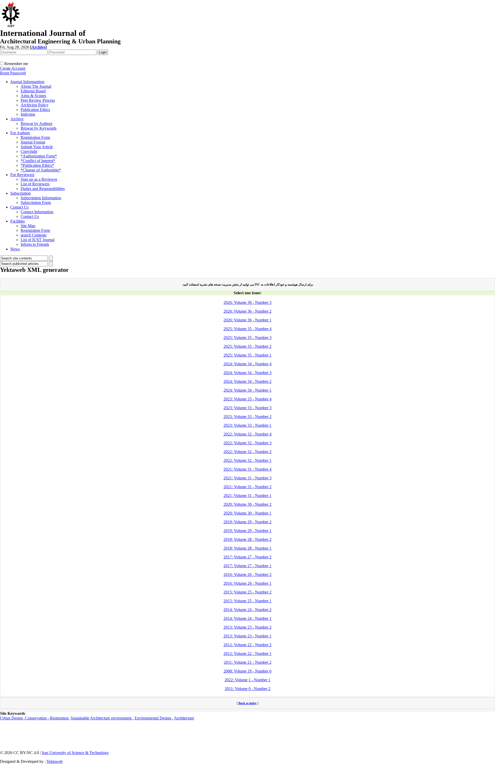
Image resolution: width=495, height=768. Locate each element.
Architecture (184, 718)
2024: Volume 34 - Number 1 (247, 390)
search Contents (33, 235)
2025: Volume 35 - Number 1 (247, 355)
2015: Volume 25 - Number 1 (247, 601)
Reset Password (13, 73)
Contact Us (19, 207)
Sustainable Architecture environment (102, 718)
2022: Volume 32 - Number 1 (247, 460)
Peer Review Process (38, 100)
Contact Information (37, 212)
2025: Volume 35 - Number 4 (247, 329)
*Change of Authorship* (41, 170)
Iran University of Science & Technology (75, 752)
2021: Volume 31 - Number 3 (247, 478)
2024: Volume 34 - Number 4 (247, 364)
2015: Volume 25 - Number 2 (247, 592)
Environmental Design (153, 718)
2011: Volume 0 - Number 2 (247, 688)
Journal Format (33, 142)
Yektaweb (54, 761)
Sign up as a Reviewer (39, 179)
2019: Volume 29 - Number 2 (247, 522)
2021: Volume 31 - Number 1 (247, 495)
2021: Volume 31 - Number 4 (247, 469)
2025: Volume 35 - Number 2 (247, 346)
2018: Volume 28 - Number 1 (247, 548)
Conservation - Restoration (47, 718)
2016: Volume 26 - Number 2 (247, 574)
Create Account (12, 68)
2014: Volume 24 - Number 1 (247, 618)
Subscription (20, 193)
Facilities (17, 221)
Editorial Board (33, 91)
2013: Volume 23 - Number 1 (247, 636)
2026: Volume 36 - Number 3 (247, 302)
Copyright (29, 151)
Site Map (28, 226)
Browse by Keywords (38, 128)
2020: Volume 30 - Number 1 (247, 513)
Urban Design (12, 718)
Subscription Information (41, 198)
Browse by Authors (36, 123)
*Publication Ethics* (37, 165)
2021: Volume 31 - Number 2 (247, 487)
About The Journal (36, 86)
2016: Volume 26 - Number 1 (247, 583)
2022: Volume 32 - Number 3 (247, 443)
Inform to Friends (35, 244)
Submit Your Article (37, 147)
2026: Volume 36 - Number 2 (247, 311)
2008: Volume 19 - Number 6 (247, 671)
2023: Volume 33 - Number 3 (247, 408)
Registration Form (35, 137)
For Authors (20, 133)
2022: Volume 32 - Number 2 (247, 451)
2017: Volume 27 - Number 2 (247, 557)
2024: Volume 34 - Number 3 (247, 372)
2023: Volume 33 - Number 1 (247, 425)
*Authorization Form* (39, 156)
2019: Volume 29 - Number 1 (247, 530)
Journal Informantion (27, 82)
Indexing (28, 114)
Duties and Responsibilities (43, 188)
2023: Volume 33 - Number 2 (247, 416)
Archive (16, 119)
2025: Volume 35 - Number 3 (247, 337)
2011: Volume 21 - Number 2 (247, 662)
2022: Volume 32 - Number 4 (247, 434)
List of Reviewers (35, 184)
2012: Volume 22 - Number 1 (247, 653)
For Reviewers (22, 174)
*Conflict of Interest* (38, 161)
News (15, 249)
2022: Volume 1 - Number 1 (247, 680)
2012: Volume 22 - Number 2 (247, 645)
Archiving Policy (34, 105)
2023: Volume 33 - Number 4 (247, 399)
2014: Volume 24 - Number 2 (247, 609)
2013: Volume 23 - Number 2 (247, 627)
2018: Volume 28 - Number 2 (247, 539)
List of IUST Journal (37, 239)
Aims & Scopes (33, 95)
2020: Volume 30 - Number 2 (247, 504)
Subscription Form (36, 202)
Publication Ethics (35, 109)
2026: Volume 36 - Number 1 (247, 320)
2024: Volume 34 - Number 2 (247, 381)
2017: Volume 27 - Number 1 (247, 566)
